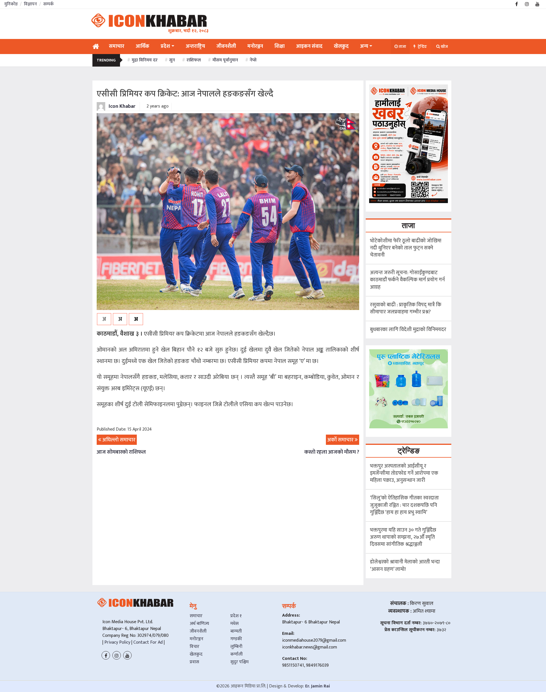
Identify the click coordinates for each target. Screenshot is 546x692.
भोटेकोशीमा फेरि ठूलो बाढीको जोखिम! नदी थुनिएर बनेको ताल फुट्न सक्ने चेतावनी (405, 248)
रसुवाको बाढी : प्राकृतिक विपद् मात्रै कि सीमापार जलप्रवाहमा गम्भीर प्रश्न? (405, 308)
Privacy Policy (116, 642)
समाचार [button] (116, 46)
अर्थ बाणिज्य (199, 623)
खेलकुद (196, 654)
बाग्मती (236, 631)
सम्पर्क (48, 4)
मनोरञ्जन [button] (255, 46)
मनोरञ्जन (196, 639)
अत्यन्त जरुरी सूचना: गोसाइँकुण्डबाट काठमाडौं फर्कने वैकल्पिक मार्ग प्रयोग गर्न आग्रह (407, 279)
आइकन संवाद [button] (309, 46)
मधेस (234, 623)
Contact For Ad (148, 642)
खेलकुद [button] (341, 46)
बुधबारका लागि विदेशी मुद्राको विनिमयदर (408, 329)
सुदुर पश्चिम (239, 662)
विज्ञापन (30, 4)
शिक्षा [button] (279, 46)
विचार (194, 646)
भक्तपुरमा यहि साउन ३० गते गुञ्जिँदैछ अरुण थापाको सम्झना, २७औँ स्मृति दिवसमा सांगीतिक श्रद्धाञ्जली (403, 537)
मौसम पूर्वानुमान (225, 60)
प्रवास (194, 662)
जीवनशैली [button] (226, 46)
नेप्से (253, 60)
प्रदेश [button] (165, 46)
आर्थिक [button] (142, 46)
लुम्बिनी (236, 646)
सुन (172, 60)
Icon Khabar (121, 106)
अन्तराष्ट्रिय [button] (195, 46)
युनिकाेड (11, 4)
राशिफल (194, 60)
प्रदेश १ (236, 616)
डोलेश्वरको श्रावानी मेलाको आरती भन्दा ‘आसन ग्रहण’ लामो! (405, 565)
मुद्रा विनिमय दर (145, 60)
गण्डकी (236, 639)
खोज (444, 46)
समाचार (196, 616)
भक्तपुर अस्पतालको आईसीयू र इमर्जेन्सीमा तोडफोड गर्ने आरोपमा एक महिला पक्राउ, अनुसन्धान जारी (404, 473)
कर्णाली (236, 654)
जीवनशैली (198, 631)
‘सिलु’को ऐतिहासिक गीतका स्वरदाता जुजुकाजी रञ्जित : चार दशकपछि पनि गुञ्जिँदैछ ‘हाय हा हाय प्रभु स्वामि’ (404, 505)
